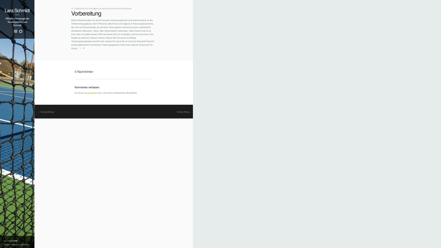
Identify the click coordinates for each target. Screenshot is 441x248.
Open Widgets (20, 31)
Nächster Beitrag (183, 111)
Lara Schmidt (17, 10)
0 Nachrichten (125, 8)
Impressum (15, 244)
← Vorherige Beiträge (46, 111)
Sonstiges (93, 8)
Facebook (6, 244)
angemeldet (91, 92)
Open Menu (15, 33)
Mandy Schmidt (109, 8)
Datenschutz (24, 244)
